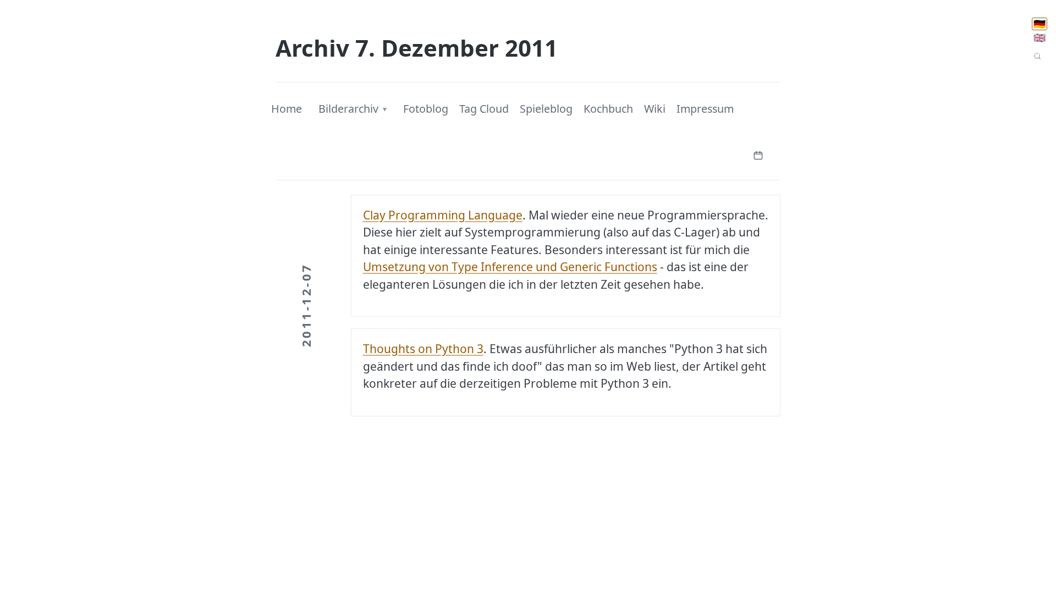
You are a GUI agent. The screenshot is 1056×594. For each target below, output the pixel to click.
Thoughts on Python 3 (423, 348)
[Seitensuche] (1037, 56)
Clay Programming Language (442, 215)
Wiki (655, 108)
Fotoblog (425, 108)
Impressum (705, 108)
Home (286, 108)
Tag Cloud (484, 108)
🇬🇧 (1039, 37)
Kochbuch (608, 108)
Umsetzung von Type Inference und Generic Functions (510, 266)
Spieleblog (546, 108)
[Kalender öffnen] (758, 154)
